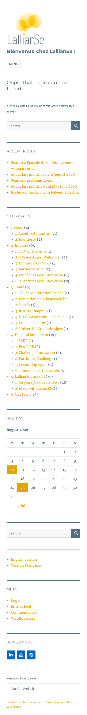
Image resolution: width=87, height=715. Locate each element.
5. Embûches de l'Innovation (39, 275)
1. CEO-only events (31, 251)
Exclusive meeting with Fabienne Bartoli (45, 192)
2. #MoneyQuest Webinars (37, 257)
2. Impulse (19, 245)
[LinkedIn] (11, 654)
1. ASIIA (21, 341)
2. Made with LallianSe (34, 388)
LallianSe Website (22, 689)
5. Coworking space (31, 364)
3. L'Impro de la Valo (32, 263)
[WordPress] (31, 654)
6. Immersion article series (37, 370)
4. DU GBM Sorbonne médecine (41, 317)
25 (22, 487)
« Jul (21, 505)
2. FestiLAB (24, 347)
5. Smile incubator (30, 323)
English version (24, 559)
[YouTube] (21, 654)
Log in (16, 600)
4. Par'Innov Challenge (34, 358)
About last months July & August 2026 (43, 174)
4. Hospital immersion (29, 335)
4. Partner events (29, 269)
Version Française (26, 565)
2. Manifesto (25, 239)
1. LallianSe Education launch (39, 293)
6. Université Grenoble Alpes (39, 329)
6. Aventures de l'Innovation (39, 281)
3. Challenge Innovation (35, 352)
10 (12, 470)
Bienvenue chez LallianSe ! (41, 51)
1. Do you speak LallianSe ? (37, 382)
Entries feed (21, 606)
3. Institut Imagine (30, 311)
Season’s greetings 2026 (31, 180)
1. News (17, 227)
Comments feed (24, 612)
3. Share (17, 287)
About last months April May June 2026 (44, 186)
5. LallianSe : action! (28, 376)
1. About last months (32, 233)
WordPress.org (23, 618)
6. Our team (21, 394)
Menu (13, 64)
